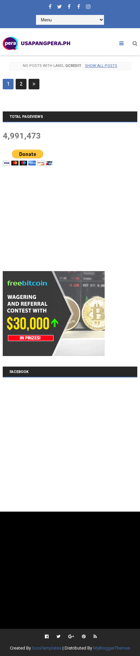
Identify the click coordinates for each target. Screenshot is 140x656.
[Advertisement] (54, 218)
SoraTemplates (47, 648)
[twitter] (59, 5)
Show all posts (101, 66)
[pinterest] (83, 637)
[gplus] (71, 637)
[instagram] (88, 5)
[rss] (94, 637)
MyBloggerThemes (111, 648)
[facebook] (50, 5)
